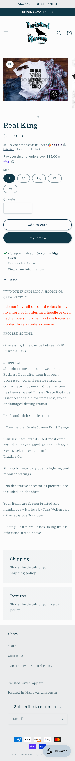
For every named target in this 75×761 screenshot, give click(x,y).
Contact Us (16, 656)
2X (10, 189)
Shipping (8, 149)
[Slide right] (47, 117)
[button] (6, 33)
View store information (26, 269)
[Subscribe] (62, 719)
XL (55, 178)
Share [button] (13, 280)
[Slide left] (28, 117)
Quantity (9, 199)
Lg (39, 178)
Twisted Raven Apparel (31, 754)
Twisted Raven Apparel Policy (30, 666)
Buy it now (37, 238)
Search (13, 646)
